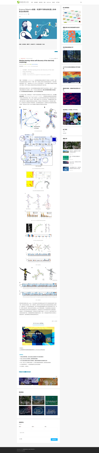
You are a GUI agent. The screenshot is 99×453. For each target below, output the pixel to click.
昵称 (20, 426)
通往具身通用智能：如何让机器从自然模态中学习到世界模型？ (32, 356)
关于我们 (58, 2)
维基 (44, 2)
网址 (45, 426)
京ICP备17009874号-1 (31, 449)
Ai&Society (49, 2)
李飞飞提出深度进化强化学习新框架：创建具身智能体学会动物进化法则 (34, 360)
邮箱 (33, 426)
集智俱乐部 (25, 449)
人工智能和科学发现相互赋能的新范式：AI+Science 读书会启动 (32, 349)
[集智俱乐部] (23, 2)
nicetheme (23, 450)
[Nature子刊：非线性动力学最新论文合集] (66, 162)
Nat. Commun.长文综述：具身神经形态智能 (29, 358)
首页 (32, 2)
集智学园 (40, 2)
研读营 (53, 2)
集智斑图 (36, 2)
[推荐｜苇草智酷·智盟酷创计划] (66, 159)
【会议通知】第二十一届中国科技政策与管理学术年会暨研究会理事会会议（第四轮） (75, 168)
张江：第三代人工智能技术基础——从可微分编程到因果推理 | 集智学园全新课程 (36, 362)
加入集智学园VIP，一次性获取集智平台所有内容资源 (30, 364)
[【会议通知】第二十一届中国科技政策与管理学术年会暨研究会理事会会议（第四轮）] (66, 169)
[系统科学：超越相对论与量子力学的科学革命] (66, 151)
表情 (21, 438)
